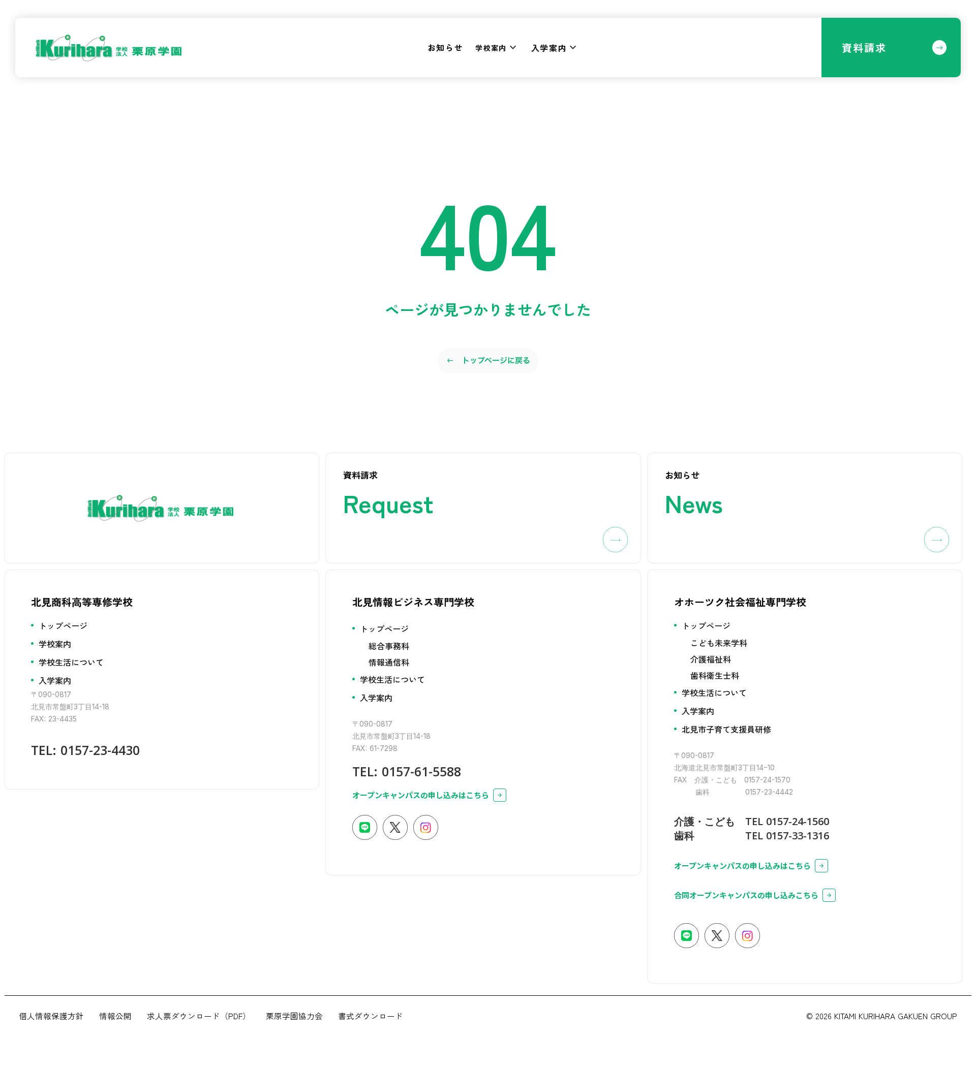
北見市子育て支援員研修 (726, 729)
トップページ (63, 625)
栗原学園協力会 (294, 1015)
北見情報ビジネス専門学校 (413, 601)
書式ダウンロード (370, 1015)
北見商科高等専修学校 (82, 601)
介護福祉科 (710, 659)
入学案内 (55, 680)
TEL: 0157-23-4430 (85, 750)
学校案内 (55, 644)
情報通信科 (389, 662)
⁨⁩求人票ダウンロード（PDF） (199, 1015)
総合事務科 (389, 646)
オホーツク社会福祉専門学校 (740, 601)
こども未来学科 (718, 643)
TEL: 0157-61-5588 (406, 771)
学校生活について (71, 662)
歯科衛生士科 (714, 675)
